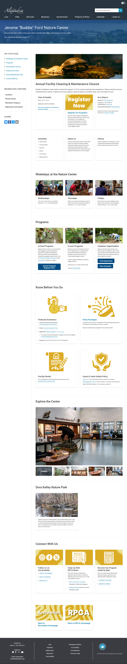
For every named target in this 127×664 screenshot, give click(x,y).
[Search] (121, 10)
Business (45, 16)
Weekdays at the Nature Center (17, 59)
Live (6, 16)
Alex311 (12, 645)
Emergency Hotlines (75, 644)
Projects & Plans (82, 16)
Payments (50, 647)
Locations (8, 95)
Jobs (49, 644)
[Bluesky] (6, 122)
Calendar (101, 16)
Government (62, 16)
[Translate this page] (123, 3)
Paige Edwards (76, 268)
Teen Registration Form (89, 382)
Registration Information (14, 107)
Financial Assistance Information (48, 324)
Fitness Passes (10, 99)
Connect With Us (12, 78)
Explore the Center (12, 70)
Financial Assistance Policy (50, 328)
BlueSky (13, 652)
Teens (84, 379)
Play (17, 16)
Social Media (50, 656)
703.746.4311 (20, 645)
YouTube (22, 652)
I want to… (116, 16)
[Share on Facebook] (9, 122)
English (48, 331)
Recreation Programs (12, 103)
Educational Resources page (47, 258)
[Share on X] (13, 122)
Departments (50, 650)
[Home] (14, 10)
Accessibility (75, 647)
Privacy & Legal (75, 653)
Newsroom (49, 653)
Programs (9, 62)
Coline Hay (109, 104)
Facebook (16, 652)
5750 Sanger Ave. (108, 100)
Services (30, 16)
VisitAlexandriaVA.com (17, 659)
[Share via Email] (17, 122)
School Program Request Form (49, 267)
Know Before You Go (13, 66)
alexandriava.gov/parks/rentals (46, 381)
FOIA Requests (75, 650)
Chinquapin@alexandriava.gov (49, 336)
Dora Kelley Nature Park (14, 74)
